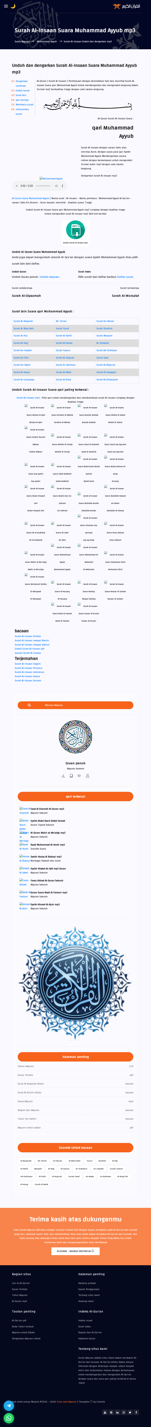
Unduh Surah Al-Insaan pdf (29, 648)
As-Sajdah (99, 1169)
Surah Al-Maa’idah (24, 328)
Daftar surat (125, 277)
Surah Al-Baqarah (23, 321)
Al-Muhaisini (88, 569)
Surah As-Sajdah (23, 350)
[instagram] (124, 1412)
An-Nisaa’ (57, 1161)
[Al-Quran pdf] (71, 776)
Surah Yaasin (63, 350)
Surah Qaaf (102, 357)
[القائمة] (6, 6)
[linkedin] (117, 1412)
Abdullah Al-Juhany (115, 511)
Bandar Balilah (89, 422)
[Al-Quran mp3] (63, 776)
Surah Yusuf (62, 328)
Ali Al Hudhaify (35, 540)
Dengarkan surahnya (22, 83)
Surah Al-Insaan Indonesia (29, 672)
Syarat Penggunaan (88, 1289)
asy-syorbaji (88, 540)
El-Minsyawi (35, 599)
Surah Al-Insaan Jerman (28, 680)
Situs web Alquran (66, 1401)
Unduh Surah (23, 90)
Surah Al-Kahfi (64, 335)
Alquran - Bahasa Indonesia (74, 1251)
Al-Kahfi (24, 1169)
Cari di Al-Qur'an (21, 1283)
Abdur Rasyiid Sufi (35, 511)
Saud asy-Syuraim (115, 452)
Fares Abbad (115, 540)
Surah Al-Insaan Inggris (28, 663)
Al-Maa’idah (74, 1161)
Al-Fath (42, 1176)
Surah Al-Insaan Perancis (29, 668)
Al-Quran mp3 (19, 1301)
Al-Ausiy (115, 481)
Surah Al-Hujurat (65, 357)
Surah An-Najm (22, 365)
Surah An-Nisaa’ (105, 321)
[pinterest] (111, 1412)
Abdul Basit (89, 481)
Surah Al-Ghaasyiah (107, 379)
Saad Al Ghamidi (88, 452)
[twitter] (130, 1412)
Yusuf (89, 1161)
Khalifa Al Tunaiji (62, 452)
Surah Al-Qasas (64, 343)
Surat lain (21, 95)
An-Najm (90, 1176)
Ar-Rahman (105, 1176)
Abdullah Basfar (89, 511)
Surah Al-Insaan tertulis (28, 636)
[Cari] (29, 705)
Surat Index (84, 1326)
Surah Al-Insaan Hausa (27, 676)
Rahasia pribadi (87, 1283)
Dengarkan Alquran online (26, 1338)
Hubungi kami (86, 1301)
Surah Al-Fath (21, 357)
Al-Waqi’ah (122, 1176)
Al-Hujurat (57, 1176)
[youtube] (105, 1412)
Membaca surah (24, 104)
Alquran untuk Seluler (23, 1332)
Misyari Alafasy (89, 599)
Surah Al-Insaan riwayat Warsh (32, 640)
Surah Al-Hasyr (22, 372)
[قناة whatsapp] (9, 1418)
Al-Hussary (62, 599)
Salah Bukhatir (62, 481)
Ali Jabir (62, 540)
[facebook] (136, 1412)
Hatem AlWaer (35, 452)
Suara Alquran (22, 41)
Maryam (38, 1169)
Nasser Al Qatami (115, 599)
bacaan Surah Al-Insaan (28, 653)
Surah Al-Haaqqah (106, 372)
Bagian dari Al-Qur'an (90, 1332)
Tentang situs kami (89, 1295)
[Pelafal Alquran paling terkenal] (87, 776)
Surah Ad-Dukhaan (106, 350)
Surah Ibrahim (104, 328)
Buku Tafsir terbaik (23, 1326)
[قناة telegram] (9, 1406)
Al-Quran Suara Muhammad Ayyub (31, 198)
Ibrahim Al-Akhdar (62, 422)
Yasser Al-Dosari (88, 621)
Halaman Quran (86, 1338)
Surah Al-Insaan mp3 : (29, 397)
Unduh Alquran (50, 277)
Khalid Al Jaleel (115, 422)
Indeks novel (85, 1320)
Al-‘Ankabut (102, 343)
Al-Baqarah (25, 1161)
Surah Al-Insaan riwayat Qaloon (32, 644)
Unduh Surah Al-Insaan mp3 (75, 243)
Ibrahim (102, 1161)
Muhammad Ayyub (46, 41)
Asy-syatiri (35, 481)
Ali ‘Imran (61, 321)
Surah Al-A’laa (63, 379)
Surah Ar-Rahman (66, 365)
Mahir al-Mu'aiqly (36, 569)
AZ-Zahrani (62, 511)
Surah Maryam (104, 335)
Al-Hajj (51, 1169)
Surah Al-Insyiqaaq (24, 379)
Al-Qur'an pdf (19, 1320)
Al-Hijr (115, 1161)
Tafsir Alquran (19, 1295)
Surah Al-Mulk (63, 372)
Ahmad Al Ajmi (35, 422)
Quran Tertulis (19, 1289)
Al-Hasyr (24, 1184)
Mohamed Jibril (115, 569)
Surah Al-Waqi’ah (105, 365)
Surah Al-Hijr (21, 335)
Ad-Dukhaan (26, 1176)
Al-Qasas (65, 1169)
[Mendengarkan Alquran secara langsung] (79, 776)
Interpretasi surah (22, 111)
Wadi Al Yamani (62, 621)
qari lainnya (22, 100)
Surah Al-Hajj (21, 343)
